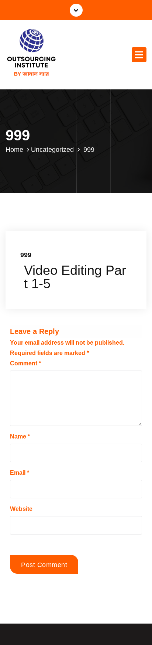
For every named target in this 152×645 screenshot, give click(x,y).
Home (14, 149)
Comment (25, 363)
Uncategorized (52, 149)
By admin (86, 231)
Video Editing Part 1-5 (75, 277)
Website (21, 509)
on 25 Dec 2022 (46, 231)
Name (20, 436)
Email (19, 473)
